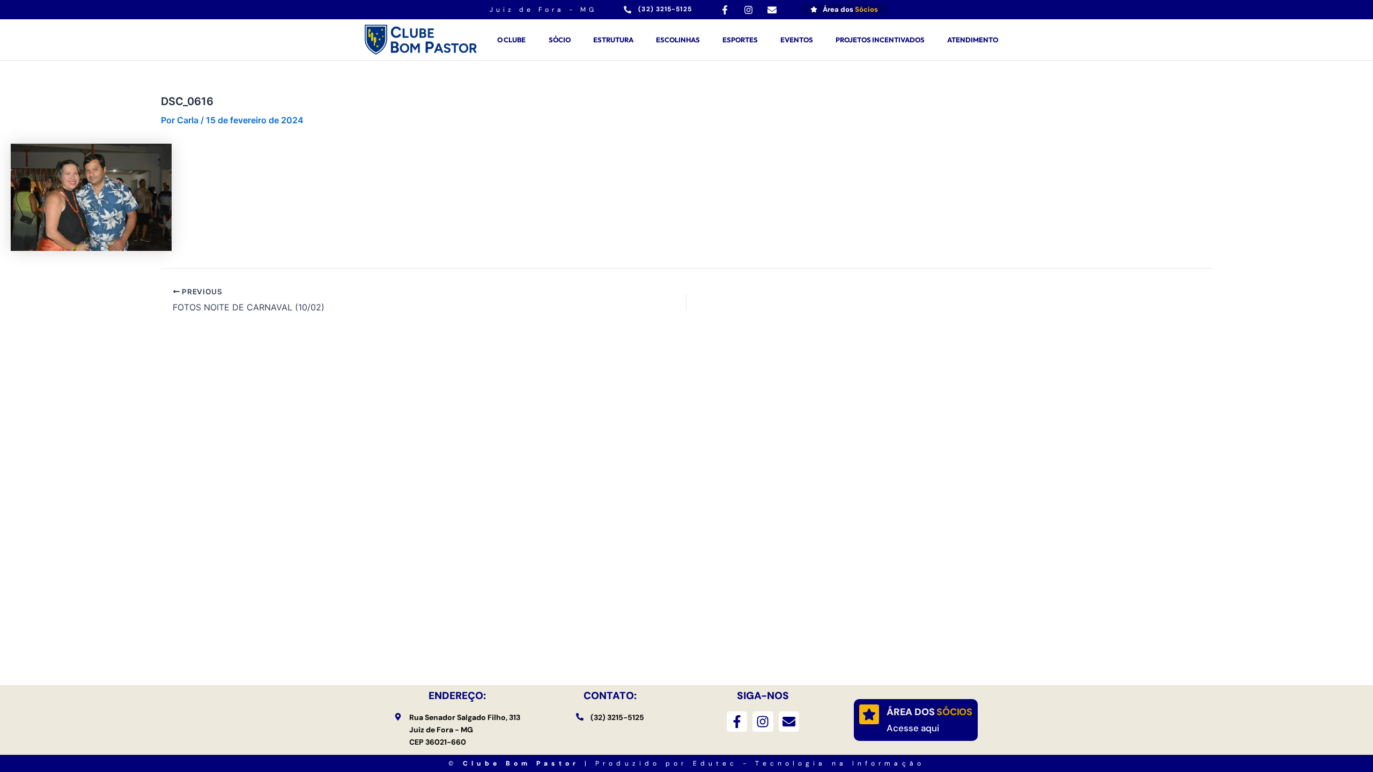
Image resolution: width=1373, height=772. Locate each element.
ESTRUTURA (613, 39)
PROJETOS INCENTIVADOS (880, 39)
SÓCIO (560, 39)
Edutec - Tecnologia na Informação (809, 763)
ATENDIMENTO (972, 39)
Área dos (929, 712)
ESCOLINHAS (678, 39)
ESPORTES (740, 39)
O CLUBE (511, 39)
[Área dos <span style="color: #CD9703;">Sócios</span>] (869, 714)
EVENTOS (796, 39)
